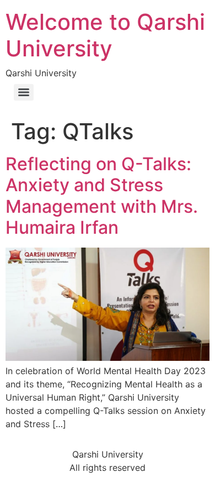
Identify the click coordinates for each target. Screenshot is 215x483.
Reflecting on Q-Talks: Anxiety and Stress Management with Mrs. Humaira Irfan (102, 195)
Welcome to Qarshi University (105, 35)
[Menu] (24, 92)
